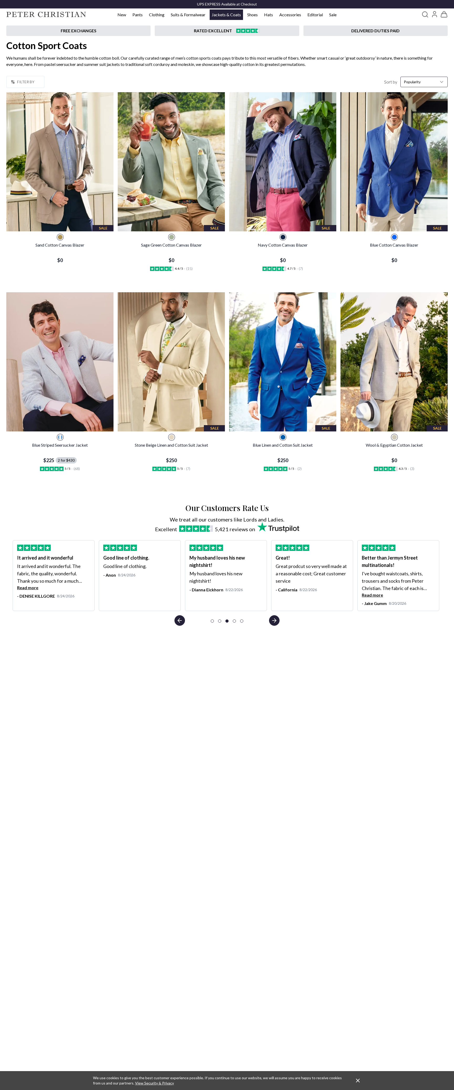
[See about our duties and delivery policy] (375, 30)
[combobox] (424, 82)
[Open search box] (425, 14)
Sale (333, 14)
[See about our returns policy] (78, 30)
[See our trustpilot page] (227, 30)
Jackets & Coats (226, 14)
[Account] (434, 14)
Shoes (252, 14)
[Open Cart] (444, 14)
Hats (268, 14)
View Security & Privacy (154, 1083)
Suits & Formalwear (188, 14)
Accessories (290, 14)
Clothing (156, 14)
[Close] (358, 1080)
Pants (137, 14)
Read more (200, 594)
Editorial (315, 14)
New (121, 14)
